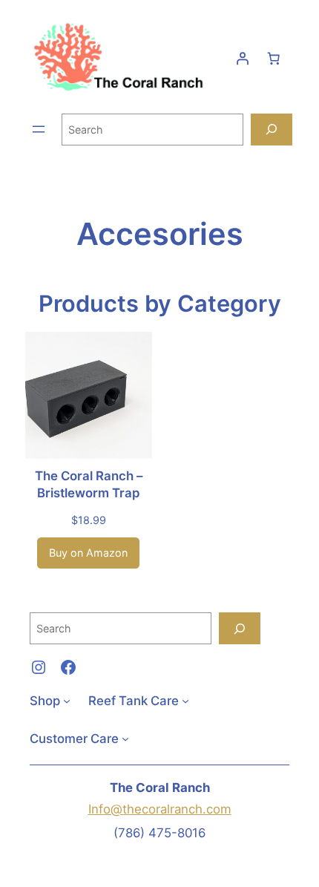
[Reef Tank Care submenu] (185, 700)
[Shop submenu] (66, 700)
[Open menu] (38, 129)
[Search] (271, 129)
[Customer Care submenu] (125, 738)
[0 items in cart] (273, 58)
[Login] (242, 58)
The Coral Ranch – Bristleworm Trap (88, 484)
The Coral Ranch (160, 787)
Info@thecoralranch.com (159, 809)
